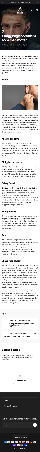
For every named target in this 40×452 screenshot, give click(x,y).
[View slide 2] (19, 387)
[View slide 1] (17, 387)
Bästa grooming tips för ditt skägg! (17, 336)
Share (6, 314)
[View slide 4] (23, 387)
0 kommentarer (34, 314)
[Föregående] (3, 2)
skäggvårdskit (7, 293)
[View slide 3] (21, 387)
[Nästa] (37, 2)
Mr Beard (5, 291)
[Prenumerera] (33, 428)
